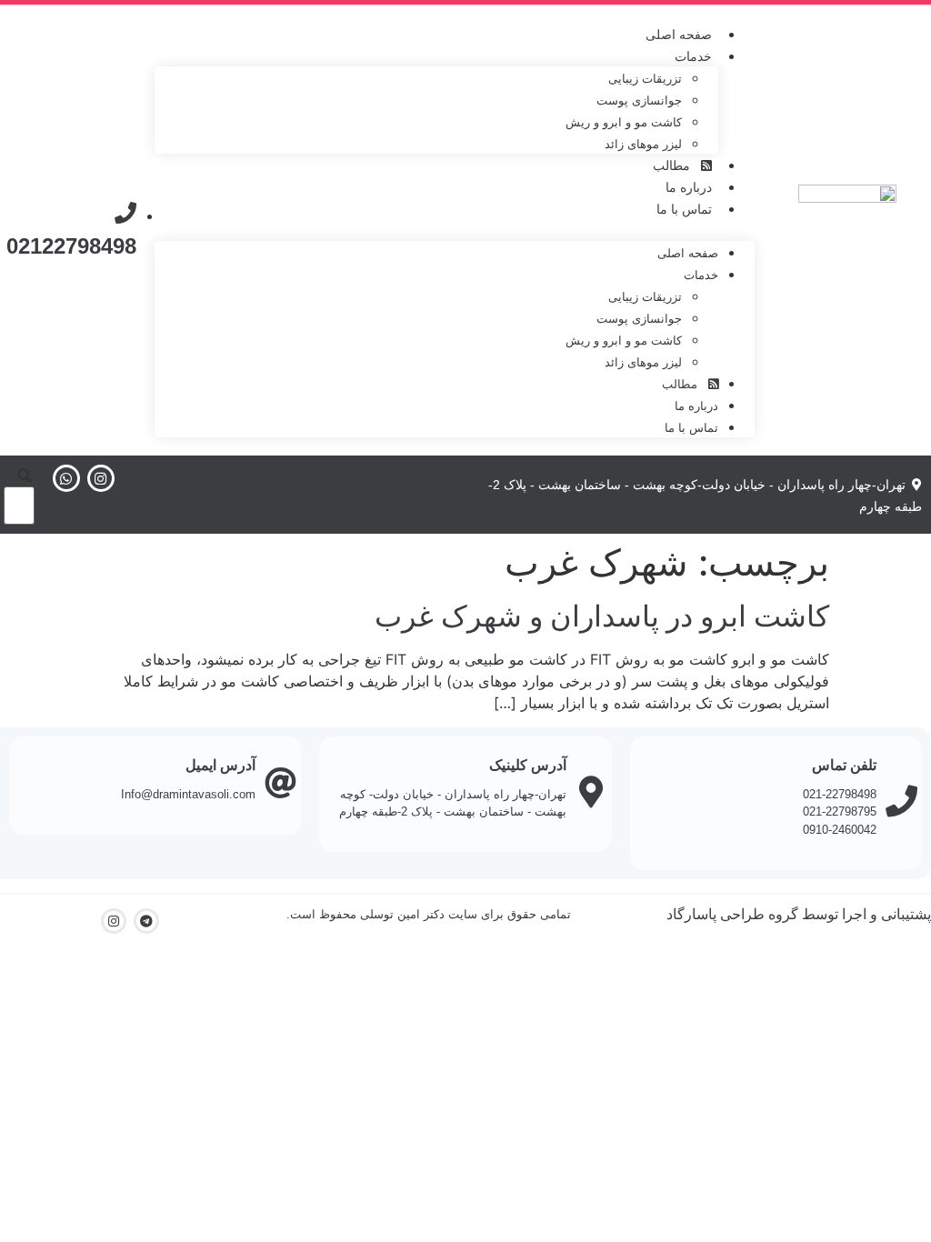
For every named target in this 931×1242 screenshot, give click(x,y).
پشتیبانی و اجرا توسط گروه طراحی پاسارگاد (798, 914)
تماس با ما (684, 209)
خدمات (693, 56)
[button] (454, 230)
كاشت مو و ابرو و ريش (624, 122)
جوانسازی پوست (639, 100)
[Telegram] (146, 921)
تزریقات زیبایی (645, 78)
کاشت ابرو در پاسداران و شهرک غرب (602, 616)
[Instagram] (101, 478)
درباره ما (689, 187)
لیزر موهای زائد (643, 144)
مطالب (677, 165)
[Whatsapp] (66, 478)
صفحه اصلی (679, 34)
